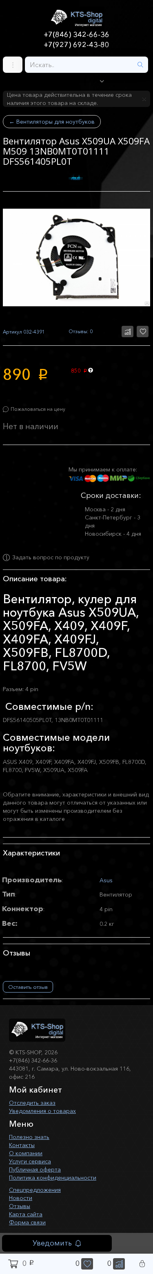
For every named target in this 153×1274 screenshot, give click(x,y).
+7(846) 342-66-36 (76, 34)
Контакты (22, 1145)
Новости (20, 1198)
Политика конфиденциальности (52, 1177)
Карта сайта (25, 1214)
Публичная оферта (35, 1169)
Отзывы (19, 1206)
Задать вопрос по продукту (50, 557)
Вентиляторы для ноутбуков (52, 121)
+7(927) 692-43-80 (76, 44)
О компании (25, 1153)
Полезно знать (29, 1137)
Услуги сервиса (30, 1161)
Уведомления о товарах (42, 1111)
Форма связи (27, 1222)
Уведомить (52, 1243)
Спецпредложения (35, 1189)
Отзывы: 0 (81, 331)
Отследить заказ (32, 1102)
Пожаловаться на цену (38, 409)
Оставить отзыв (28, 987)
